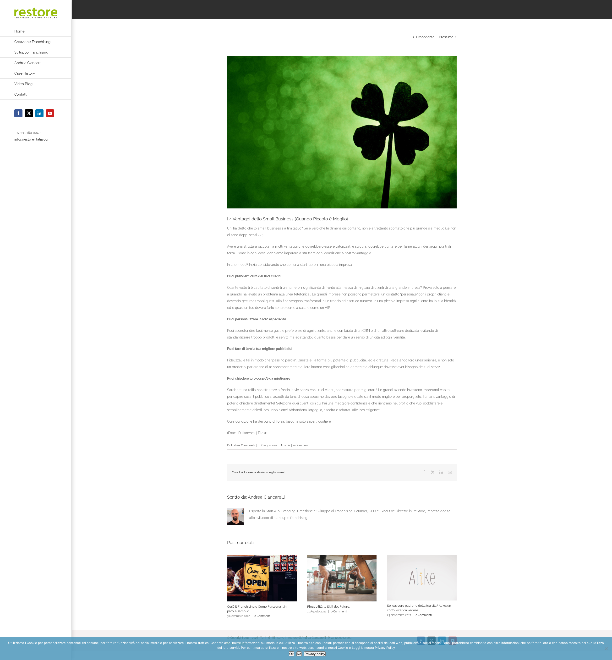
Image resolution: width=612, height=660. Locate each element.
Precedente (425, 37)
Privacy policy (315, 654)
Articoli (285, 445)
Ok (291, 654)
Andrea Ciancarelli (243, 445)
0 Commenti (301, 445)
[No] (606, 648)
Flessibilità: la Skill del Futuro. (328, 606)
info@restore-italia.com (32, 139)
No (299, 654)
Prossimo (446, 37)
